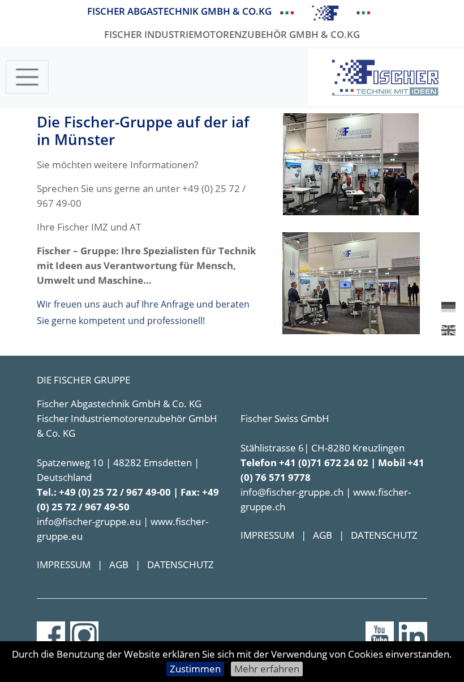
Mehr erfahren (266, 668)
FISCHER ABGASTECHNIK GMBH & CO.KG (179, 11)
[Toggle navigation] (27, 77)
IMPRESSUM (64, 564)
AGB (118, 564)
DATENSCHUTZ (180, 564)
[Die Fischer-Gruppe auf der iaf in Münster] (350, 163)
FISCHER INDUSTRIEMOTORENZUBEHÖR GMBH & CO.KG (232, 34)
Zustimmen (195, 668)
